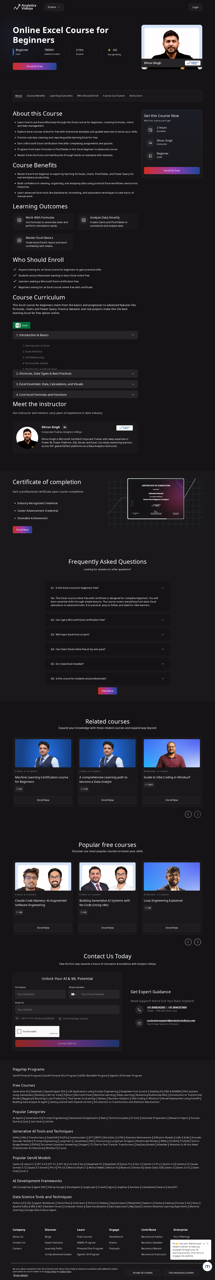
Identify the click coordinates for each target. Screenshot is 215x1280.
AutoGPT (172, 1187)
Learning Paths (53, 1248)
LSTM (120, 1137)
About (18, 95)
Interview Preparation (154, 1118)
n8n (15, 1187)
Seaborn (147, 1203)
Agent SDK (40, 1187)
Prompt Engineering (55, 1118)
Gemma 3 (182, 1164)
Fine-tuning (102, 1141)
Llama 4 (17, 1164)
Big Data (135, 1206)
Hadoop (169, 1203)
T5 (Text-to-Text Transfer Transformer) (112, 1144)
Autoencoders (78, 1137)
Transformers (37, 1137)
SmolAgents (74, 1187)
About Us (18, 1236)
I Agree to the (37, 1018)
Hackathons (116, 1236)
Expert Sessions (54, 1242)
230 (84, 912)
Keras (195, 1203)
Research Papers (179, 1118)
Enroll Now (22, 529)
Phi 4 (53, 1167)
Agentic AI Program (88, 1254)
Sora (82, 1164)
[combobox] (74, 994)
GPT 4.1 (52, 1164)
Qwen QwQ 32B (154, 1167)
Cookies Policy (65, 1271)
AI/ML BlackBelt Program (93, 1075)
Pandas (158, 1203)
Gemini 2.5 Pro (151, 1164)
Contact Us (19, 1242)
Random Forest (53, 1206)
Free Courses (84, 1236)
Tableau (101, 1098)
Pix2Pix (64, 1137)
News (103, 1118)
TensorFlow (63, 1203)
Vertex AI (137, 1167)
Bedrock (125, 1167)
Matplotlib (134, 1203)
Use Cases (36, 1121)
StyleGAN (52, 1137)
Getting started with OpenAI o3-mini (71, 1102)
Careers (17, 1248)
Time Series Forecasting (81, 1098)
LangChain (65, 1141)
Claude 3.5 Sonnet (37, 1167)
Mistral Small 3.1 (77, 1167)
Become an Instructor (153, 1254)
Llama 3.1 (29, 1164)
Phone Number (77, 987)
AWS (33, 1206)
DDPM (35, 1144)
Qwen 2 (169, 1167)
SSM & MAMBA (172, 1091)
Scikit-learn (79, 1203)
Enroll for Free (35, 66)
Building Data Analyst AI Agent (30, 1102)
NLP (40, 1206)
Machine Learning (104, 1095)
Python (68, 1095)
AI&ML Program (86, 1242)
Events (113, 1242)
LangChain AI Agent (122, 1141)
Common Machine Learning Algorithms (164, 1206)
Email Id (19, 1002)
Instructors (136, 95)
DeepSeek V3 (111, 1164)
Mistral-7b (112, 1167)
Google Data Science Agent (40, 1210)
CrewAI (102, 1187)
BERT (98, 1137)
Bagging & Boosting (33, 1098)
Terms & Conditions (45, 1018)
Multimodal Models (147, 1141)
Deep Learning (125, 1095)
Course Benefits (36, 95)
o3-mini (73, 1164)
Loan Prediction (56, 1098)
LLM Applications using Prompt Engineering (93, 1091)
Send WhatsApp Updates (75, 1018)
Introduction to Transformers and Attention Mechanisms (127, 1102)
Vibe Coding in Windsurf (145, 1098)
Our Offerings (182, 1236)
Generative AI (20, 1091)
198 (149, 907)
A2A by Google (56, 1187)
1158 (85, 789)
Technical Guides (118, 1118)
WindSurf (51, 1148)
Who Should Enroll (87, 95)
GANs (16, 1137)
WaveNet (162, 1144)
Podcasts (114, 1248)
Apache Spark (118, 1203)
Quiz (25, 1121)
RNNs (164, 1141)
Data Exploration (118, 1206)
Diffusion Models (163, 1137)
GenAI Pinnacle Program (27, 1075)
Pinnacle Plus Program (90, 1248)
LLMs (179, 1137)
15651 (150, 784)
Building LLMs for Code (48, 1095)
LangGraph (89, 1187)
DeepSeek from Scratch (134, 1091)
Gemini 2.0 (168, 1164)
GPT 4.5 (41, 1164)
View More (107, 690)
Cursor (63, 1148)
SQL (29, 1203)
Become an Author (152, 1236)
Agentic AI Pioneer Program (126, 1075)
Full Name (20, 987)
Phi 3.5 (61, 1167)
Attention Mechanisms (138, 1137)
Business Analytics (118, 1098)
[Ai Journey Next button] (197, 942)
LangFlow (121, 1187)
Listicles (48, 1121)
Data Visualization (96, 1206)
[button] (43, 772)
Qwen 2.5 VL (183, 1167)
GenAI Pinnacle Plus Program (60, 1075)
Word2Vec (109, 1137)
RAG (91, 1141)
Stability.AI (156, 1091)
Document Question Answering (59, 1144)
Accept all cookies (143, 1272)
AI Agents (18, 1118)
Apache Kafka (20, 1206)
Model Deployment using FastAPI (181, 1098)
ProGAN (184, 1141)
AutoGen (135, 1187)
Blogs (48, 1236)
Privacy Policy (51, 1271)
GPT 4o (63, 1164)
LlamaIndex (80, 1141)
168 (20, 912)
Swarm (161, 1187)
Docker (180, 1203)
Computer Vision (74, 1206)
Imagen (83, 1144)
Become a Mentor (151, 1248)
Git (188, 1203)
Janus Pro (127, 1164)
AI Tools (135, 1118)
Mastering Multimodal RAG (151, 1095)
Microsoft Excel (83, 1095)
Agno (111, 1187)
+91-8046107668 (177, 1007)
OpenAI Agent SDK (55, 1091)
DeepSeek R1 (94, 1164)
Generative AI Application (83, 1118)
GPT (90, 1137)
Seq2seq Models (145, 1144)
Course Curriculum (114, 95)
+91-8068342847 (156, 1007)
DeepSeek (36, 1091)
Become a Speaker (152, 1242)
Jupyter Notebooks (44, 1203)
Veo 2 (138, 1164)
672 (20, 789)
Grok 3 (24, 1171)
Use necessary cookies (181, 1272)
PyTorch (92, 1203)
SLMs (187, 1137)
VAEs (24, 1137)
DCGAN (173, 1141)
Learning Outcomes (61, 95)
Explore (52, 7)
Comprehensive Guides (58, 1254)
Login (195, 7)
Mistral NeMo (96, 1167)
